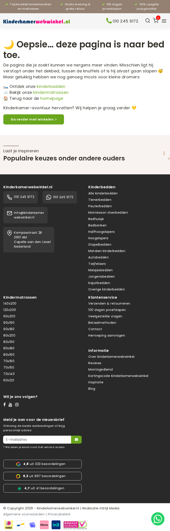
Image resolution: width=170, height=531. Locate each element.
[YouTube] (11, 404)
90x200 (9, 316)
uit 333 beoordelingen (44, 464)
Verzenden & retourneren (109, 303)
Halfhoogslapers (101, 232)
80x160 (8, 354)
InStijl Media (109, 508)
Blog (91, 388)
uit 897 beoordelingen (44, 476)
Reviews (94, 363)
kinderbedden (51, 86)
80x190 (8, 342)
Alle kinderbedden (103, 193)
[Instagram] (18, 404)
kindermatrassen (51, 92)
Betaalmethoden (102, 322)
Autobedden (98, 257)
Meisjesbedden (100, 270)
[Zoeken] (148, 21)
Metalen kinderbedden (106, 251)
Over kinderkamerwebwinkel (111, 356)
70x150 (8, 367)
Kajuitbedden (99, 283)
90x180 (8, 329)
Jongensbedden (101, 276)
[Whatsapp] (157, 518)
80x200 (9, 335)
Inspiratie (95, 382)
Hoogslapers (98, 238)
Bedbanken (97, 225)
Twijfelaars (97, 264)
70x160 (8, 361)
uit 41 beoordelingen (44, 488)
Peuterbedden (100, 206)
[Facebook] (5, 404)
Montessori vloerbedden (108, 212)
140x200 (10, 303)
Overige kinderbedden (106, 289)
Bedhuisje (96, 219)
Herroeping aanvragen (106, 335)
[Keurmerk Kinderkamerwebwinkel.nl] (75, 524)
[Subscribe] (76, 440)
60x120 (8, 380)
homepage (51, 98)
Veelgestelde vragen (105, 316)
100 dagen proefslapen (107, 310)
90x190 (8, 322)
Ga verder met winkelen (32, 119)
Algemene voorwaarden (23, 514)
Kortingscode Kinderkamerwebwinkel (118, 376)
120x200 (9, 310)
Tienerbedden (99, 200)
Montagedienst (100, 369)
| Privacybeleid (58, 514)
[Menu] (164, 21)
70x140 (9, 374)
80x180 (8, 348)
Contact (95, 329)
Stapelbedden (99, 244)
